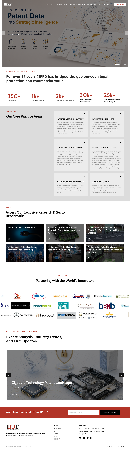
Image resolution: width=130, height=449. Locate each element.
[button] (127, 33)
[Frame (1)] (84, 438)
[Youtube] (80, 438)
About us (97, 4)
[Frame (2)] (91, 438)
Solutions (49, 4)
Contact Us (108, 4)
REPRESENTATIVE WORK (76, 4)
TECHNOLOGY (60, 4)
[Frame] (87, 438)
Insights (90, 4)
